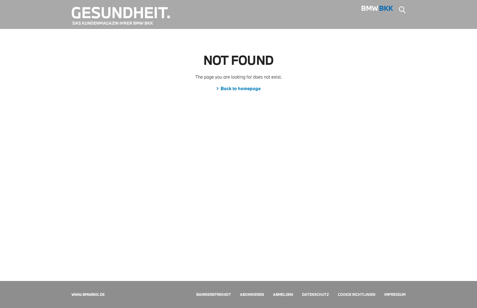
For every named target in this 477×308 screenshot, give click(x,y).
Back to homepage (241, 88)
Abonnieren (252, 294)
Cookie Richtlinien (356, 294)
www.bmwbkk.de (88, 294)
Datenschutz (315, 294)
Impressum (395, 294)
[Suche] (402, 10)
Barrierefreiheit (213, 294)
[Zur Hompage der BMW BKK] (377, 10)
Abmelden (283, 294)
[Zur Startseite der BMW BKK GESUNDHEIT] (124, 16)
